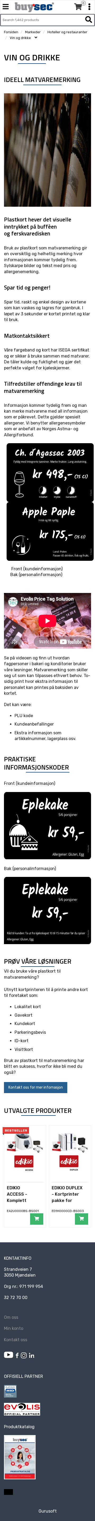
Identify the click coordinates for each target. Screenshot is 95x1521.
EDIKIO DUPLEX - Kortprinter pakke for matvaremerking (67, 1200)
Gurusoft (48, 1511)
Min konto (13, 1328)
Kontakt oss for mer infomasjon (35, 1087)
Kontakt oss (15, 1339)
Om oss (11, 1317)
